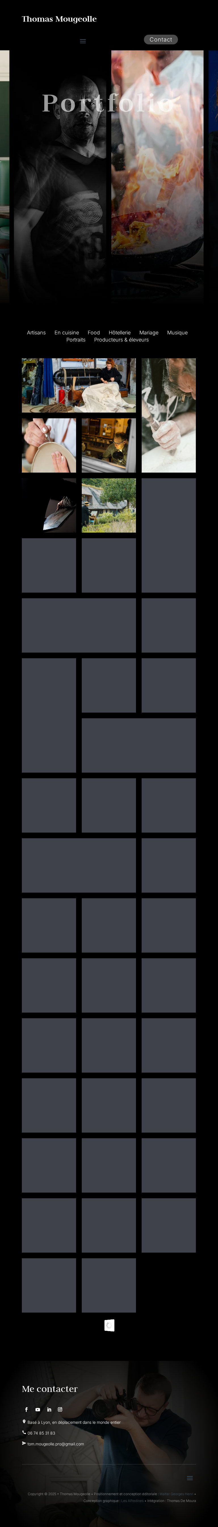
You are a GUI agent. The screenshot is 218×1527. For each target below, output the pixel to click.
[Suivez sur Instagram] (60, 1409)
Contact (161, 39)
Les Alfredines (132, 1501)
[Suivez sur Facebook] (26, 1409)
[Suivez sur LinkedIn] (49, 1409)
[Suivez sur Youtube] (37, 1409)
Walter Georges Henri (176, 1494)
